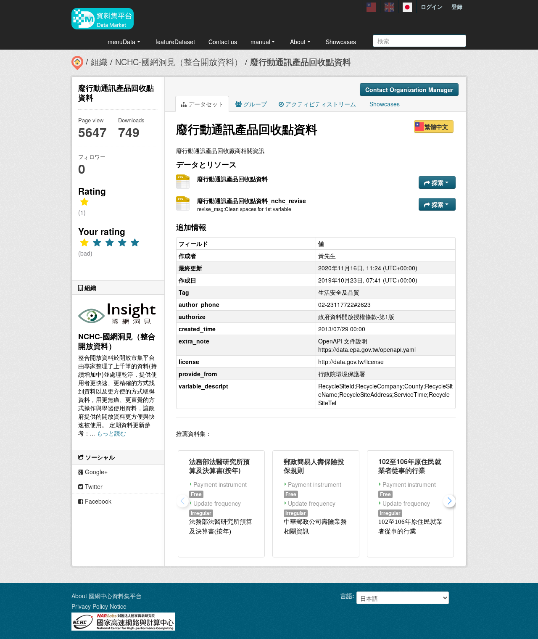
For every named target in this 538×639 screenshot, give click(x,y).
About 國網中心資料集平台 (106, 595)
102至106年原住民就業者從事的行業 (409, 466)
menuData (121, 41)
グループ (254, 104)
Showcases (341, 41)
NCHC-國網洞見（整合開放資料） (179, 61)
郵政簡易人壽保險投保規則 (314, 466)
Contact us (222, 41)
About (298, 41)
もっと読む (111, 433)
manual (260, 41)
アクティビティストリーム (320, 104)
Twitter (93, 486)
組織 (99, 61)
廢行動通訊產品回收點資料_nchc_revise (251, 200)
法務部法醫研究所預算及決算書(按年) (219, 466)
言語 (346, 595)
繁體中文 (436, 126)
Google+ (95, 471)
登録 (456, 7)
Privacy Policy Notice (99, 606)
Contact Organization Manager (409, 89)
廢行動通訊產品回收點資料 (300, 61)
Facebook (97, 501)
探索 (437, 182)
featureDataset (175, 41)
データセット (205, 104)
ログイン (432, 7)
